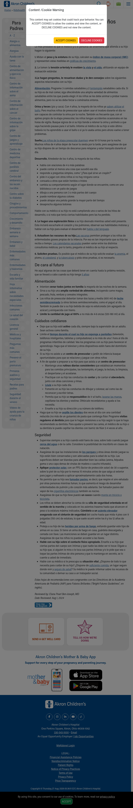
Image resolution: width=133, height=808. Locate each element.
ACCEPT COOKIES (66, 40)
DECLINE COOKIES (91, 40)
